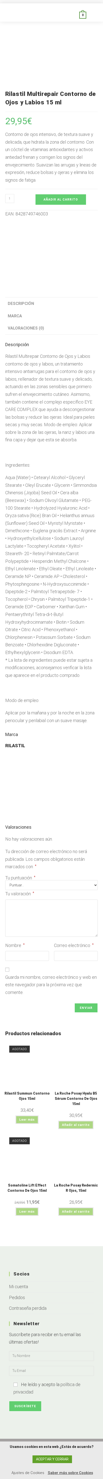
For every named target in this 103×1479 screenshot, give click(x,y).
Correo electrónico (74, 945)
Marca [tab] (15, 316)
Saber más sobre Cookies (70, 1473)
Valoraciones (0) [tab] (26, 328)
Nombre (15, 945)
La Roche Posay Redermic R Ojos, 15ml (76, 1187)
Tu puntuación (20, 878)
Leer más (27, 1119)
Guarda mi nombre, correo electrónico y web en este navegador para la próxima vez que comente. (51, 985)
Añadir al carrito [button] (76, 1125)
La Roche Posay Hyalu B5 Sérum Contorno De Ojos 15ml (76, 1098)
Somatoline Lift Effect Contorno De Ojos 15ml (27, 1187)
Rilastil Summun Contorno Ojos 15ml (27, 1096)
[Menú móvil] (92, 15)
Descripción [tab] (21, 303)
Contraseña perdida (27, 1308)
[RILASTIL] (51, 251)
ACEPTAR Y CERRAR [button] (52, 1459)
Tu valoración (19, 893)
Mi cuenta (18, 1286)
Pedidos (17, 1297)
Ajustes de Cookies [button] (28, 1473)
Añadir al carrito (61, 199)
